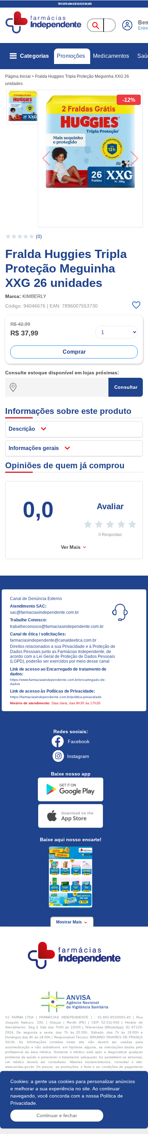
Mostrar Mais (69, 922)
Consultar (125, 387)
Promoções (71, 56)
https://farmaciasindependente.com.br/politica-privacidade (56, 697)
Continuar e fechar (56, 1115)
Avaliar (110, 506)
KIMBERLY (34, 296)
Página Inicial (18, 76)
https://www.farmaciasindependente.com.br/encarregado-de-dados (58, 682)
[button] (23, 107)
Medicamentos (111, 56)
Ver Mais (71, 547)
